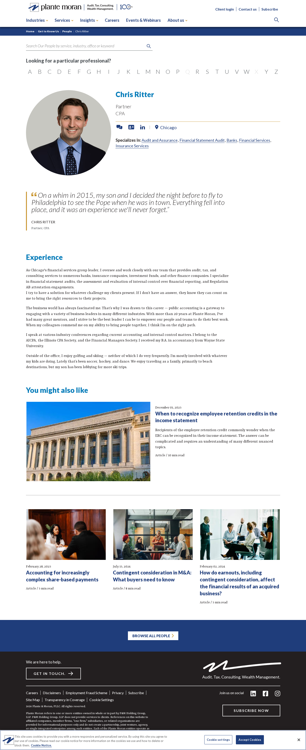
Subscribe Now (251, 710)
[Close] (299, 740)
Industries (35, 20)
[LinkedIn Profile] (142, 127)
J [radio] (118, 71)
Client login (224, 9)
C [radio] (49, 71)
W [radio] (247, 71)
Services (62, 20)
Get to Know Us (48, 31)
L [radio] (138, 71)
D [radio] (59, 71)
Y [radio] (266, 71)
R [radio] (197, 71)
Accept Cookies (250, 739)
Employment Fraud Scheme (86, 693)
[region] (153, 740)
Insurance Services (132, 145)
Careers (112, 20)
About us (176, 20)
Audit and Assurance (160, 140)
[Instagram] (277, 694)
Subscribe (269, 9)
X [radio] (256, 71)
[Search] (276, 20)
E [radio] (69, 71)
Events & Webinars (143, 20)
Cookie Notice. (41, 745)
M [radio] (148, 71)
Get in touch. (50, 673)
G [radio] (89, 71)
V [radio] (237, 71)
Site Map (33, 700)
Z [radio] (276, 71)
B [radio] (40, 71)
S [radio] (207, 71)
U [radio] (227, 71)
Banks (231, 140)
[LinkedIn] (253, 694)
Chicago (168, 127)
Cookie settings (101, 700)
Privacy (118, 693)
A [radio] (30, 71)
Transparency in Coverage (65, 700)
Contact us (248, 9)
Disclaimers (52, 693)
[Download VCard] (131, 127)
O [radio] (168, 71)
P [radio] (177, 71)
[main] (153, 375)
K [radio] (128, 71)
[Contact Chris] (120, 127)
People (67, 31)
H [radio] (99, 71)
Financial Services (254, 140)
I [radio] (109, 71)
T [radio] (217, 71)
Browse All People (151, 636)
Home (30, 31)
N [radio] (158, 71)
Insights (87, 20)
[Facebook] (265, 694)
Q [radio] (187, 71)
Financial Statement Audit (202, 140)
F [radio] (79, 71)
